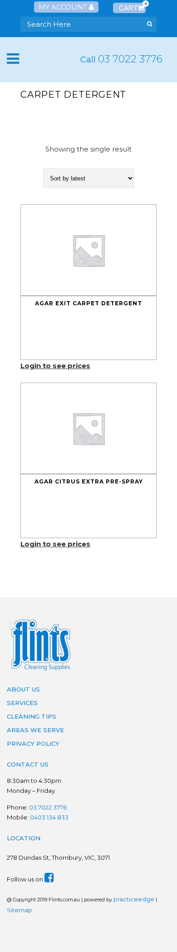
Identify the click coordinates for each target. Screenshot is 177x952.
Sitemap (19, 910)
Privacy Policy (33, 743)
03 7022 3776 (130, 59)
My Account (64, 7)
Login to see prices (55, 365)
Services (22, 702)
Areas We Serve (35, 730)
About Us (23, 689)
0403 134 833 (49, 817)
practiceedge (133, 899)
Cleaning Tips (31, 716)
